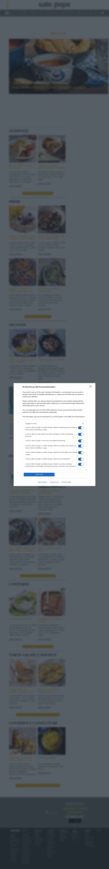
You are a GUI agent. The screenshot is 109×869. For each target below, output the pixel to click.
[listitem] (54, 423)
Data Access (54, 482)
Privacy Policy (66, 482)
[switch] (81, 427)
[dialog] (54, 434)
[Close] (91, 387)
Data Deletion (42, 482)
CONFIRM (39, 474)
